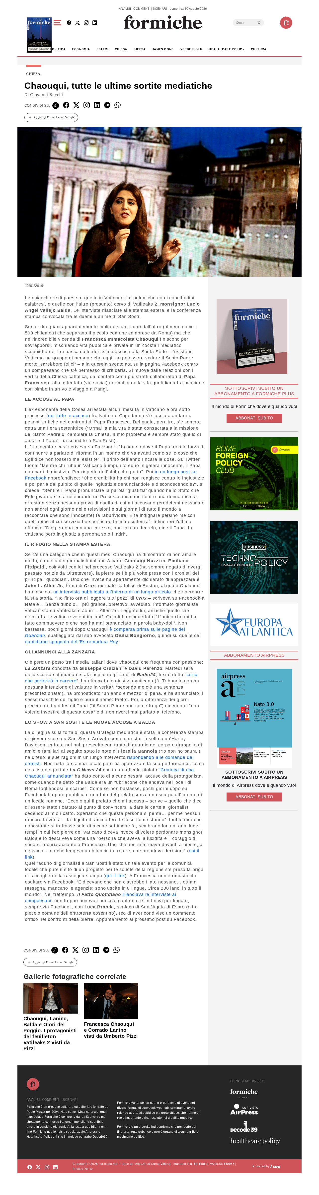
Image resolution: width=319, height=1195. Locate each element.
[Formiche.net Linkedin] (94, 23)
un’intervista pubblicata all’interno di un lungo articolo (112, 591)
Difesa (140, 49)
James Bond (163, 49)
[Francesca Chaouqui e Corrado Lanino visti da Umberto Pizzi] (111, 1000)
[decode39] (257, 1126)
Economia (81, 49)
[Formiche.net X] (77, 23)
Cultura (259, 49)
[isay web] (275, 1166)
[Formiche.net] (286, 22)
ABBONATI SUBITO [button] (254, 418)
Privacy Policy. (83, 1169)
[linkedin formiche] (55, 1167)
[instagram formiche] (47, 1167)
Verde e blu (191, 49)
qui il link (115, 875)
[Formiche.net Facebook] (69, 23)
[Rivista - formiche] (257, 1093)
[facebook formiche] (29, 1167)
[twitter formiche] (38, 1167)
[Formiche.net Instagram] (86, 23)
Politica (58, 49)
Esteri (102, 49)
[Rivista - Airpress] (257, 1109)
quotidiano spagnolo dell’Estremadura (71, 641)
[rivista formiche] (254, 718)
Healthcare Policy (226, 49)
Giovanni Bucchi (46, 95)
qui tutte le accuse (68, 415)
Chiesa (121, 49)
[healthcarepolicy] (257, 1141)
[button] (58, 35)
